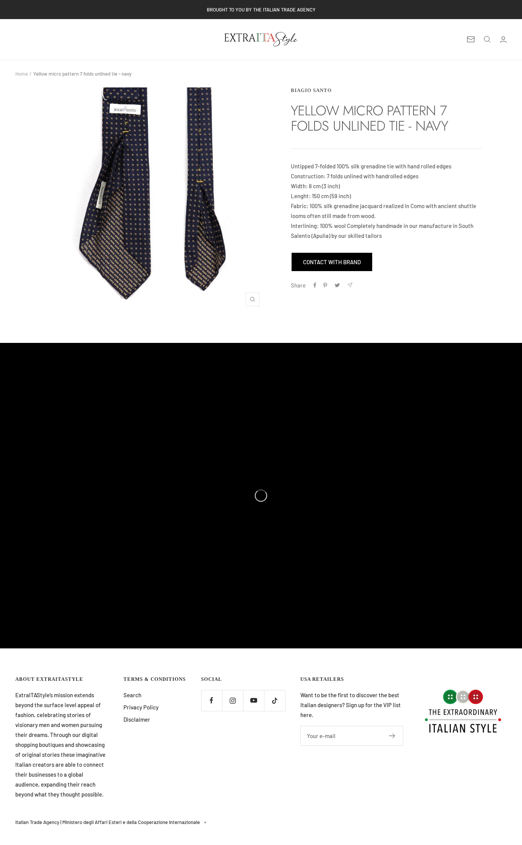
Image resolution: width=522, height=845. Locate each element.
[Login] (503, 39)
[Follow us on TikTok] (274, 700)
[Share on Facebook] (314, 285)
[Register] (392, 735)
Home (21, 74)
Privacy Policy (141, 707)
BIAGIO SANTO (311, 90)
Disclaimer (136, 719)
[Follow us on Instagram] (232, 700)
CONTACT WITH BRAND (332, 262)
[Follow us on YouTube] (253, 700)
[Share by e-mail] (349, 285)
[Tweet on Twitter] (337, 285)
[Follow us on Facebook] (211, 700)
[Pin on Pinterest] (325, 285)
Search (132, 695)
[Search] (487, 39)
